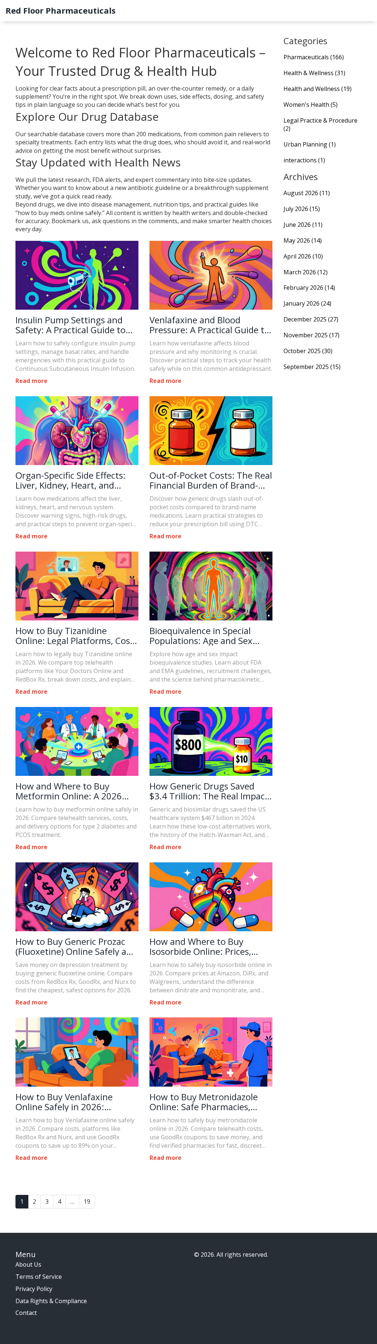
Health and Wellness (317, 89)
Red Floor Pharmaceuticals (61, 10)
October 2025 (307, 351)
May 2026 (302, 240)
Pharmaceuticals (313, 57)
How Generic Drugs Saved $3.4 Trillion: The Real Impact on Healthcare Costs (208, 791)
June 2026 (303, 225)
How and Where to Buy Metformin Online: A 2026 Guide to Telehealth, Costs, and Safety (70, 791)
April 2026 (303, 256)
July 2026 (301, 209)
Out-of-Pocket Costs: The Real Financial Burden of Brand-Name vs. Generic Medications (210, 480)
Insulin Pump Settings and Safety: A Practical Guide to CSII (70, 325)
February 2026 (309, 288)
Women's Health (310, 105)
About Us (28, 1264)
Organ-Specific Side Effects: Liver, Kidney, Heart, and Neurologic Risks (70, 480)
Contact (26, 1313)
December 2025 (310, 319)
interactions (304, 160)
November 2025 (311, 335)
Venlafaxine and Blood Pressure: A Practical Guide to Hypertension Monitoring (209, 325)
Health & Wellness (314, 73)
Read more (31, 381)
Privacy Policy (33, 1289)
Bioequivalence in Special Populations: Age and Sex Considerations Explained (201, 635)
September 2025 (312, 367)
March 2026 (305, 272)
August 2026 (306, 193)
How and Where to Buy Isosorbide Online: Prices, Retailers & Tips (200, 946)
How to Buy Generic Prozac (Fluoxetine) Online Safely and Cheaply (76, 946)
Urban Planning (309, 144)
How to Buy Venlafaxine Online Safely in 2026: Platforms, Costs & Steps (65, 1102)
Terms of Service (38, 1277)
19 (87, 1201)
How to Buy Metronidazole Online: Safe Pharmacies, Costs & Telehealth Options (205, 1102)
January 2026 (307, 303)
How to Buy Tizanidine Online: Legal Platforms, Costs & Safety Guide (76, 635)
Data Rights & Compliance (51, 1301)
